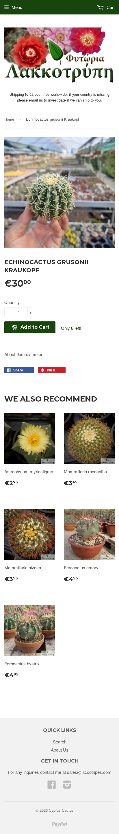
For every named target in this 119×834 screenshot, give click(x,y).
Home (9, 119)
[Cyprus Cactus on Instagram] (67, 786)
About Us (59, 750)
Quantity (12, 302)
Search (59, 742)
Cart (110, 7)
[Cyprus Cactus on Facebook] (51, 786)
